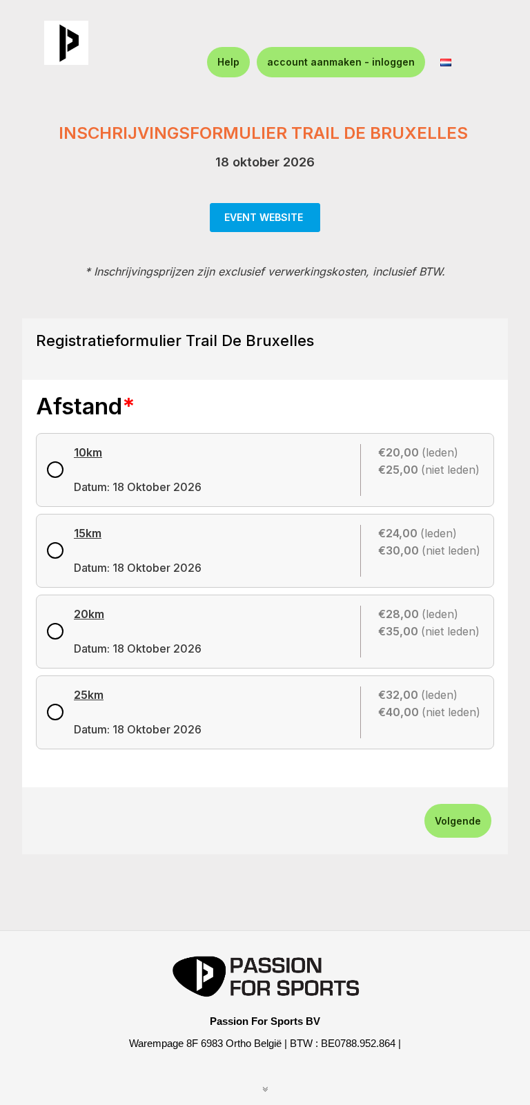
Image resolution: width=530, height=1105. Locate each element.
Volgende (458, 821)
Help (228, 62)
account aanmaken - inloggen (341, 62)
